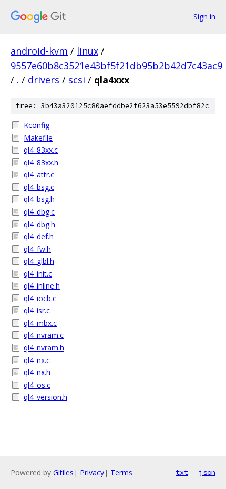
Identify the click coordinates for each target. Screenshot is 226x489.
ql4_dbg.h (39, 224)
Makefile (38, 138)
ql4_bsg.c (39, 187)
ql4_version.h (45, 397)
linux (87, 51)
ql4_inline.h (42, 286)
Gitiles (63, 472)
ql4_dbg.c (39, 212)
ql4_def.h (39, 236)
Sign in (204, 17)
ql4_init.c (38, 274)
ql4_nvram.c (44, 335)
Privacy (92, 472)
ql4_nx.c (37, 360)
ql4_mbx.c (40, 323)
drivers (43, 79)
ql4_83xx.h (41, 162)
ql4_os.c (37, 385)
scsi (76, 79)
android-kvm (39, 51)
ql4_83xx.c (41, 150)
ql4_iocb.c (40, 298)
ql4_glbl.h (39, 261)
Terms (121, 472)
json (207, 472)
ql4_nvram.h (44, 348)
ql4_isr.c (37, 310)
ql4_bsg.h (39, 199)
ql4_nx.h (37, 372)
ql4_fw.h (37, 249)
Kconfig (36, 125)
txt (182, 472)
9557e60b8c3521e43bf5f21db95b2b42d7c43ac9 (116, 65)
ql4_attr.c (39, 174)
